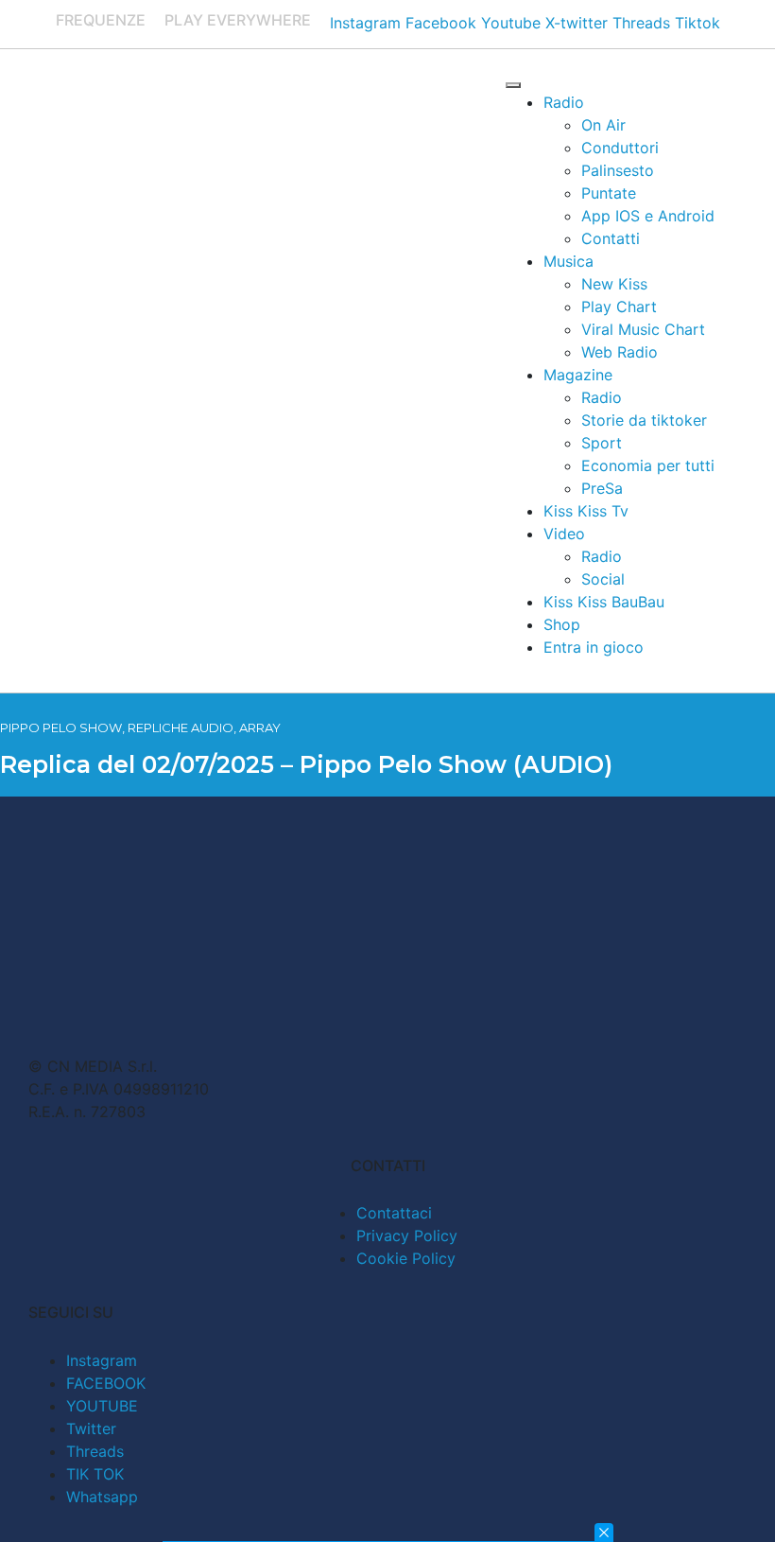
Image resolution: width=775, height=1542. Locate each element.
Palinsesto (617, 170)
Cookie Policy (406, 1258)
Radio (563, 102)
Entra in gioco (593, 647)
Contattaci (394, 1212)
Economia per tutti (648, 465)
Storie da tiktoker (644, 420)
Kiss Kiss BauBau (603, 601)
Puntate (608, 193)
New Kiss (614, 283)
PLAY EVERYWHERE (237, 19)
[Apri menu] (513, 85)
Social (603, 578)
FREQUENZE (101, 19)
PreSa (602, 488)
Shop (561, 624)
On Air (603, 124)
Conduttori (620, 147)
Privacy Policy (406, 1235)
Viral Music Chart (643, 329)
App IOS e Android (648, 215)
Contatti (610, 238)
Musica (568, 261)
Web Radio (619, 351)
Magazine (577, 374)
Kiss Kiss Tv (586, 510)
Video (564, 533)
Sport (601, 442)
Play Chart (619, 306)
